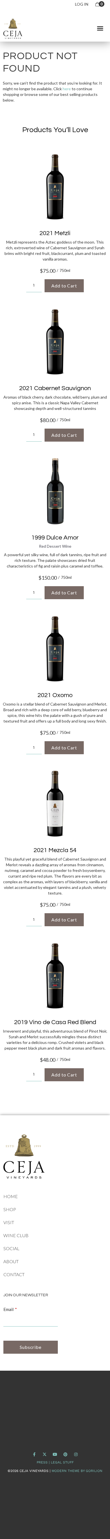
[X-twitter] (44, 1454)
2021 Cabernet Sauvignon (55, 388)
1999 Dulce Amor (55, 537)
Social (11, 1248)
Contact (14, 1274)
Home (10, 1196)
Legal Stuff (62, 1462)
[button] (100, 28)
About (11, 1261)
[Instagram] (75, 1454)
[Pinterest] (65, 1454)
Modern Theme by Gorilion (77, 1471)
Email (8, 1309)
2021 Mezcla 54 (55, 850)
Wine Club (15, 1235)
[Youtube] (55, 1454)
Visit (8, 1222)
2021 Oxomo (55, 695)
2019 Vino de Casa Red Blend (55, 1022)
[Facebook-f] (34, 1454)
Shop (9, 1209)
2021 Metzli (55, 233)
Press (42, 1462)
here (67, 88)
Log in (81, 4)
